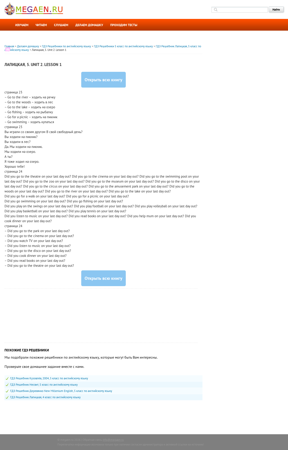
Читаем (41, 25)
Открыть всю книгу (103, 80)
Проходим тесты (123, 25)
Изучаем (21, 25)
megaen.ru (67, 440)
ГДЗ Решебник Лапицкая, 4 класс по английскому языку (45, 397)
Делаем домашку (89, 25)
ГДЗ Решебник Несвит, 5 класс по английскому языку (44, 385)
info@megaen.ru (113, 440)
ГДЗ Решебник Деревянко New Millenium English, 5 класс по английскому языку (61, 391)
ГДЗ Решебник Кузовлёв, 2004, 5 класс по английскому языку (49, 378)
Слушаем (61, 25)
